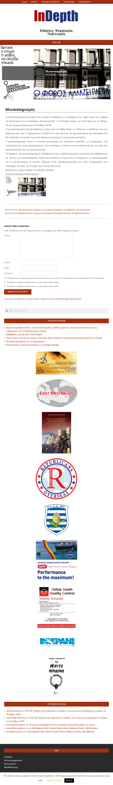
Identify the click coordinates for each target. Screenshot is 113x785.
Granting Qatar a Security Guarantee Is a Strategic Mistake (32, 345)
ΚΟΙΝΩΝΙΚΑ (62, 75)
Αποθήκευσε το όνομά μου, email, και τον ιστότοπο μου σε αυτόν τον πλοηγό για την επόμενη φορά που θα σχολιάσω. (55, 278)
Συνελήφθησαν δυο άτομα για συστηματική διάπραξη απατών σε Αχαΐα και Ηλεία (52, 213)
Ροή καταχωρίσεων (13, 760)
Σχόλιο (7, 236)
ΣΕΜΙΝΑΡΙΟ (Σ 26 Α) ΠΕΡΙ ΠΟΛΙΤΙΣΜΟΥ (24, 334)
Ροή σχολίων (10, 764)
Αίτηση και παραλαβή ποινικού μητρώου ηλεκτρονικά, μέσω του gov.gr (62, 724)
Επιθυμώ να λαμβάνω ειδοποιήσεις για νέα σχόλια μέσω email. (33, 282)
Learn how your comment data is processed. (61, 299)
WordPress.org (11, 767)
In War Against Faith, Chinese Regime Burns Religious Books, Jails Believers (64, 728)
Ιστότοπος (8, 273)
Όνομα (7, 262)
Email (7, 268)
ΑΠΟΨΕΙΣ (53, 75)
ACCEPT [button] (69, 780)
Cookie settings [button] (53, 780)
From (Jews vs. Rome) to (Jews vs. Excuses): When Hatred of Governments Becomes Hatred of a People (54, 338)
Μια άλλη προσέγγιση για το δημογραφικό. (25, 341)
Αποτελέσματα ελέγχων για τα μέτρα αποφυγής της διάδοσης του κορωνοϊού (54, 210)
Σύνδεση (8, 757)
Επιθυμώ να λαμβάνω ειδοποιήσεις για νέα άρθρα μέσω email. (32, 286)
